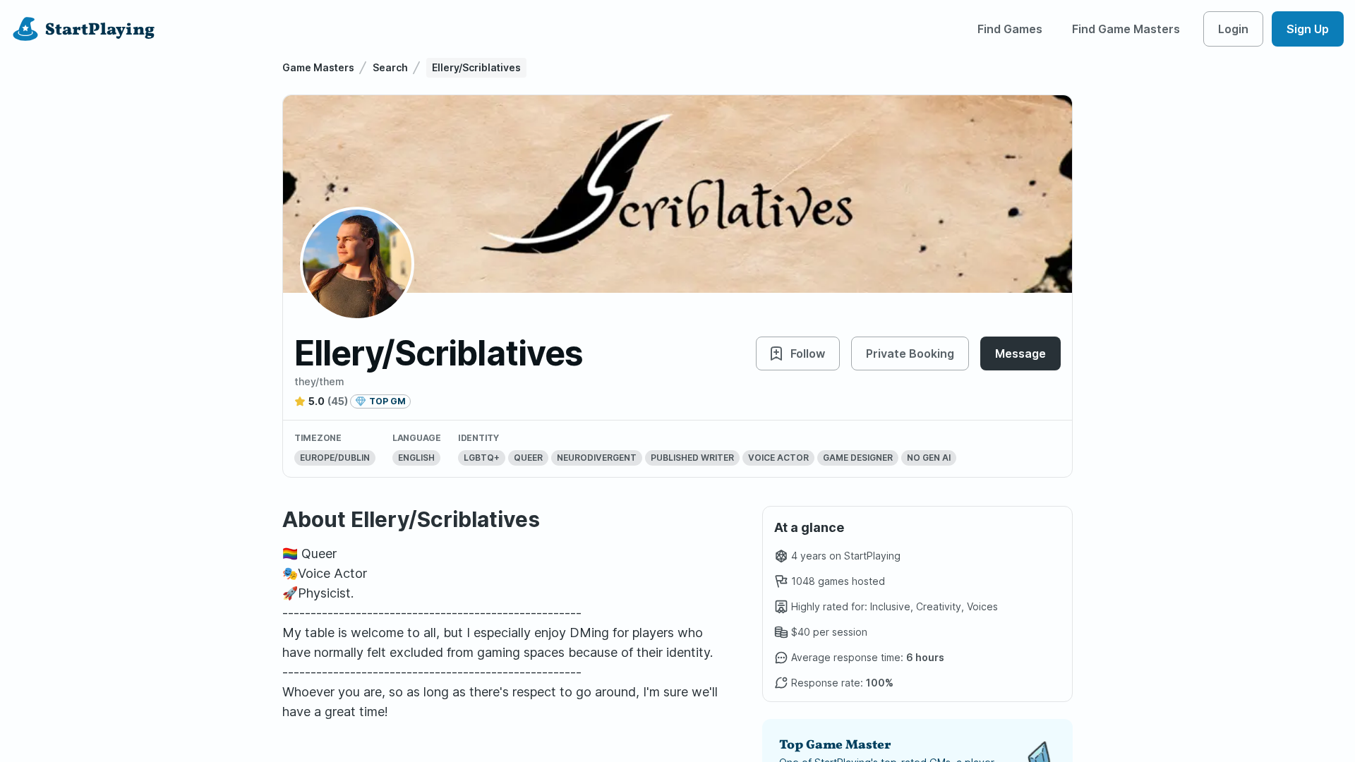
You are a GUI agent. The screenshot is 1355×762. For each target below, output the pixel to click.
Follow (807, 353)
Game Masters (318, 67)
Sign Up (1308, 29)
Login (1233, 29)
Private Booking (910, 353)
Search (390, 67)
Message (1020, 353)
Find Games (1009, 29)
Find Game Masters (1126, 29)
